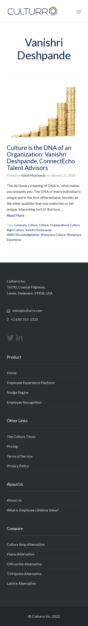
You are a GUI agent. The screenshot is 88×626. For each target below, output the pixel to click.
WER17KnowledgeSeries (23, 235)
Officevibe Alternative (24, 564)
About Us (14, 500)
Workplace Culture (53, 235)
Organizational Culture (65, 225)
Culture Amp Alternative (25, 544)
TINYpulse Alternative (24, 573)
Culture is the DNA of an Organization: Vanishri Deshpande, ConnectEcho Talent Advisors (41, 157)
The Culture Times (21, 436)
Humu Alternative (20, 554)
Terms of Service (19, 456)
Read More (15, 215)
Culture (44, 225)
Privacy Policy (18, 466)
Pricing (12, 446)
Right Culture (15, 230)
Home (11, 373)
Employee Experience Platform (31, 382)
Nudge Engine (17, 392)
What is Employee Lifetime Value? (33, 510)
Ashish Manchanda (33, 175)
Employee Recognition (24, 402)
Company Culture (25, 225)
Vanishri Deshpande (38, 230)
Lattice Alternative (21, 583)
